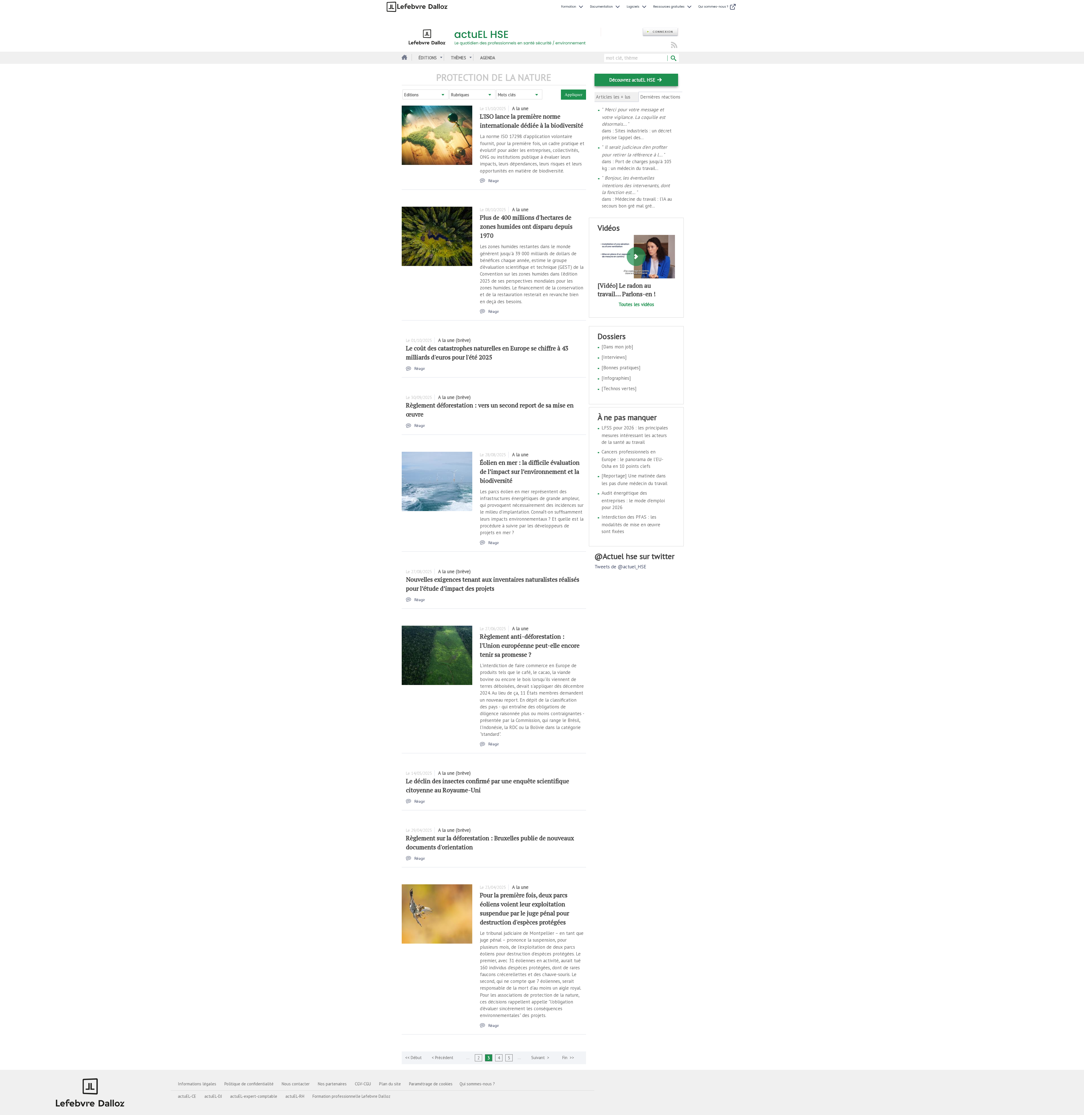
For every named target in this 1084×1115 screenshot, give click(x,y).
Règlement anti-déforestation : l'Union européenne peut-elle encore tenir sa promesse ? (530, 645)
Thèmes (458, 57)
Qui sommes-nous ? (477, 1083)
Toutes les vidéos (636, 304)
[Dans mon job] (617, 347)
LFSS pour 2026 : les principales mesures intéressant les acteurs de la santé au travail (635, 435)
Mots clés (507, 94)
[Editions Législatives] (90, 1092)
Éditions (428, 57)
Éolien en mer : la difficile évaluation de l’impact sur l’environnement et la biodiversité (530, 471)
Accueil (403, 58)
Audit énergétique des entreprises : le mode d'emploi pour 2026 (633, 500)
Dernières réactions (660, 97)
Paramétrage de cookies (431, 1083)
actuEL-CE (187, 1096)
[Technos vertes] (619, 388)
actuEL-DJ (213, 1096)
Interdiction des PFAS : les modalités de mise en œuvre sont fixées (631, 524)
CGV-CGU (363, 1083)
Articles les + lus (613, 97)
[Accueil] (501, 36)
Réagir (493, 180)
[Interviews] (614, 357)
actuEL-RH (294, 1096)
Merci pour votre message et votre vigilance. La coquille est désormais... (633, 116)
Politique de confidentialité (249, 1083)
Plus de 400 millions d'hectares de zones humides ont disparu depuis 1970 (526, 226)
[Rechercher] (673, 58)
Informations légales (197, 1083)
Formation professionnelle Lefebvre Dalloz (351, 1096)
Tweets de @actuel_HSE (620, 567)
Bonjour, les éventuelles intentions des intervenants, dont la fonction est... (636, 185)
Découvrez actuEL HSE (632, 80)
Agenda (487, 57)
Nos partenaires (332, 1083)
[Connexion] (660, 32)
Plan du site (390, 1083)
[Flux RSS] (674, 45)
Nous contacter (296, 1083)
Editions (411, 94)
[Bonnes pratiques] (621, 368)
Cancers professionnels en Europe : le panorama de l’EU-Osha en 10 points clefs (632, 459)
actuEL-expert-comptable (253, 1096)
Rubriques (460, 94)
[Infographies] (616, 378)
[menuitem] (572, 7)
